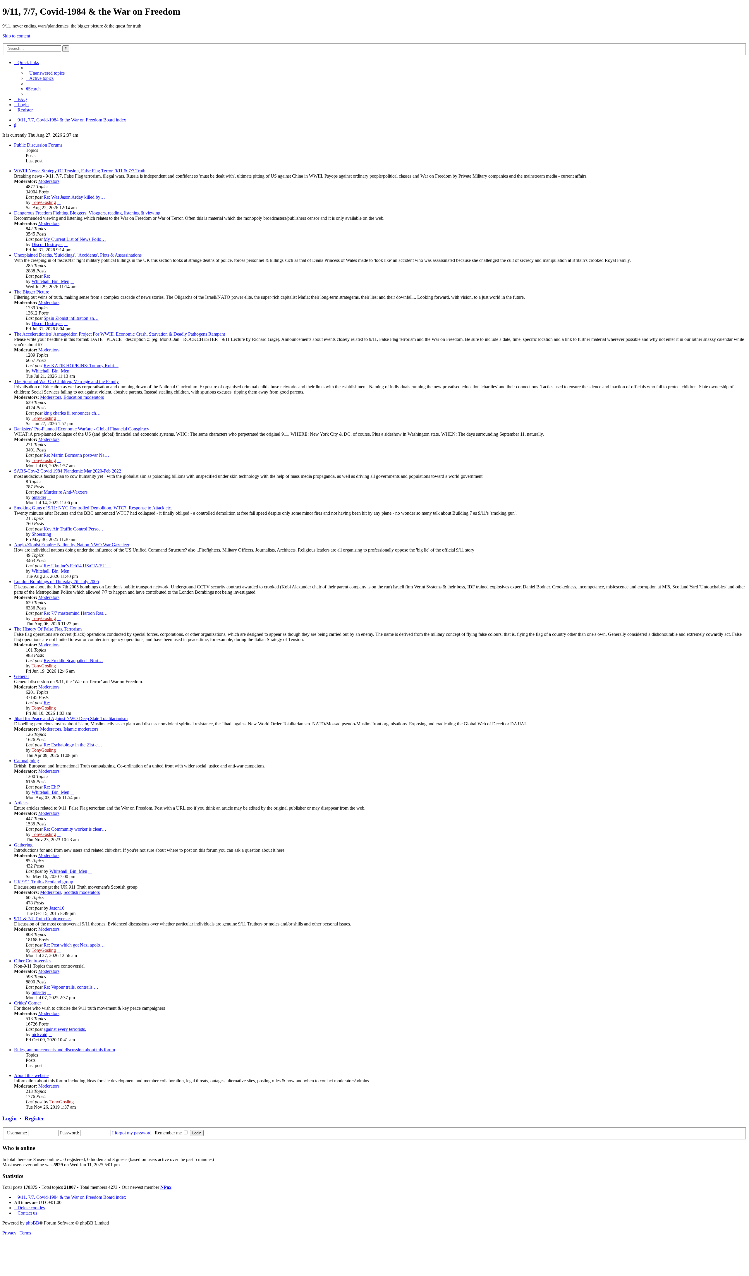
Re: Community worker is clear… (75, 829)
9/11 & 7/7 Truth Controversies (42, 918)
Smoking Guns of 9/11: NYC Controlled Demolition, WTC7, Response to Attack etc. (93, 507)
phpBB (32, 1222)
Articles (21, 802)
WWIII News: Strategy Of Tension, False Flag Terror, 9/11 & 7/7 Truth (79, 170)
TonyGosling (44, 202)
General (21, 676)
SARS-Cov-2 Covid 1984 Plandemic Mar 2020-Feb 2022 (67, 470)
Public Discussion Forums (38, 144)
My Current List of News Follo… (75, 239)
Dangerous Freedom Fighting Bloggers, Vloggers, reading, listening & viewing (87, 212)
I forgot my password (132, 1132)
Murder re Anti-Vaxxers (65, 492)
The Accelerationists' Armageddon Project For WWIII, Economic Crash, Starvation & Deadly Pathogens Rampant (119, 334)
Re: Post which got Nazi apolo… (74, 944)
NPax (165, 1187)
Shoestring (41, 534)
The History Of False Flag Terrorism (48, 628)
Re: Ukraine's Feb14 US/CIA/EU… (77, 565)
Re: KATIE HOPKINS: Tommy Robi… (81, 365)
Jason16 (56, 908)
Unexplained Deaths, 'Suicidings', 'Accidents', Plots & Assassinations (78, 255)
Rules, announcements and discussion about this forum (64, 1049)
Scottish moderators (81, 892)
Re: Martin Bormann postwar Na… (76, 455)
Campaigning (26, 760)
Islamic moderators (80, 729)
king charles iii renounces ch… (72, 413)
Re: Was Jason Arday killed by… (74, 197)
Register (34, 1118)
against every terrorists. (65, 1029)
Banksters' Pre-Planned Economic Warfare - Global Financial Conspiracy (81, 428)
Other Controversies (32, 960)
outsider (39, 497)
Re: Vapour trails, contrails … (71, 987)
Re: (47, 276)
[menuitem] (45, 73)
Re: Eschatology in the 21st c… (73, 744)
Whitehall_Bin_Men (50, 281)
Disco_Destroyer (47, 244)
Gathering (23, 844)
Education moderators (83, 397)
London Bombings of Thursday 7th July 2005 (56, 581)
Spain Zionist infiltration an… (71, 318)
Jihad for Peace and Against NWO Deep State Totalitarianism (71, 718)
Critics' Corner (27, 1002)
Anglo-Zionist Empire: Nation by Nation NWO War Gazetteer (71, 544)
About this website (31, 1075)
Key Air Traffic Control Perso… (73, 528)
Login (9, 1118)
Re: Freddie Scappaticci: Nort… (73, 660)
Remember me (169, 1132)
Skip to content (16, 35)
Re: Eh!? (52, 786)
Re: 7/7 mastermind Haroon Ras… (76, 613)
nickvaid (39, 1034)
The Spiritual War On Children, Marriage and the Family (66, 381)
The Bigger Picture (31, 291)
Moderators (48, 181)
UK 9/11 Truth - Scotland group (43, 881)
